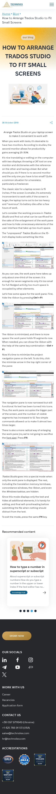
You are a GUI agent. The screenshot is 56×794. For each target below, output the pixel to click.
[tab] (20, 611)
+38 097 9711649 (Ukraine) (18, 722)
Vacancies (8, 699)
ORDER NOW (17, 636)
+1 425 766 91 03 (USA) (16, 727)
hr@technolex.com (13, 738)
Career (6, 694)
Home (6, 13)
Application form (12, 705)
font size (11, 437)
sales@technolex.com (15, 733)
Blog (16, 13)
